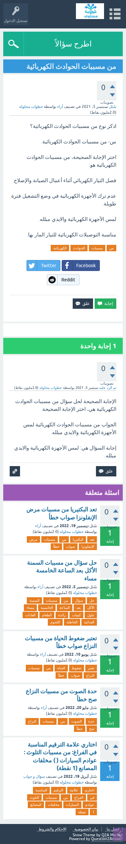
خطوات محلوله (72, 531)
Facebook (86, 265)
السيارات (72, 805)
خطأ (56, 546)
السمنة (34, 600)
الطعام (47, 615)
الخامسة (47, 608)
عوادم (89, 805)
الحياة (61, 668)
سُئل (112, 106)
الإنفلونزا (87, 546)
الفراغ (78, 797)
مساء (30, 608)
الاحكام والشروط (52, 829)
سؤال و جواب (34, 776)
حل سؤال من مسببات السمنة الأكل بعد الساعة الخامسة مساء (62, 570)
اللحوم (55, 622)
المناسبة (41, 790)
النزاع (90, 675)
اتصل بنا (113, 829)
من (111, 248)
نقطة (82, 812)
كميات (76, 615)
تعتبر (91, 668)
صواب (70, 546)
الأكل (90, 608)
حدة (91, 721)
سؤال (79, 600)
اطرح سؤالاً (73, 43)
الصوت (76, 721)
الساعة (64, 608)
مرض (33, 539)
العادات (30, 615)
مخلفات (53, 805)
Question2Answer (107, 839)
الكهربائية (60, 248)
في (92, 797)
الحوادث (79, 248)
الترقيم (58, 790)
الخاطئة (72, 622)
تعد (92, 539)
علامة (74, 790)
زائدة (62, 615)
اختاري (89, 790)
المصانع (35, 805)
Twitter (48, 265)
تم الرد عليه (107, 388)
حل (91, 600)
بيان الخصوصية (86, 829)
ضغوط (76, 668)
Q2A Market (112, 835)
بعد (78, 608)
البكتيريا (78, 539)
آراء (60, 106)
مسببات (97, 248)
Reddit (68, 279)
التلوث (34, 797)
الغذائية (89, 622)
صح (91, 729)
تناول (90, 615)
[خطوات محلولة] (90, 11)
